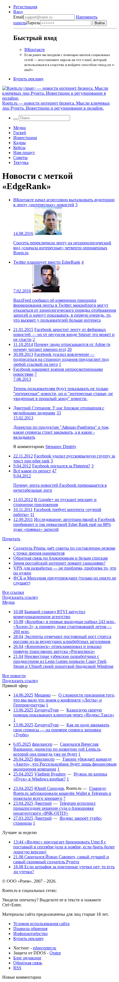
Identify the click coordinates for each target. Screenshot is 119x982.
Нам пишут (24, 152)
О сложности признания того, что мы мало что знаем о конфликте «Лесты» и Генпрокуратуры (64, 700)
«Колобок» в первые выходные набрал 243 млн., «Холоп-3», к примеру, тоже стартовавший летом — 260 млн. (64, 626)
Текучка (21, 162)
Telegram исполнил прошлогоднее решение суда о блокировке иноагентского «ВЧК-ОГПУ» (54, 808)
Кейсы (19, 147)
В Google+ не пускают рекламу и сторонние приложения (55, 502)
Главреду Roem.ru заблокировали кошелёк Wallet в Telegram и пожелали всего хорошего (62, 793)
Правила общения (30, 928)
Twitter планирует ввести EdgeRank (46, 262)
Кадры (19, 142)
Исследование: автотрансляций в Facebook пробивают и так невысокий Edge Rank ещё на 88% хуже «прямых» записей (64, 524)
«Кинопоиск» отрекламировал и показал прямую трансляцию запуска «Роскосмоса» (57, 649)
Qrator (55, 953)
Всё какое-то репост (32, 470)
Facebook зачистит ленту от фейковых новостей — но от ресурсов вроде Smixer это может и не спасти (64, 334)
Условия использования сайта (41, 923)
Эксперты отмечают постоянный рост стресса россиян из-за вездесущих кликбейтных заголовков (62, 639)
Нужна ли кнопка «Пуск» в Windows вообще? (60, 776)
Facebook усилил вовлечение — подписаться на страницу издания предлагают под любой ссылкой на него (61, 359)
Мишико (42, 695)
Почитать (11, 538)
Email (18, 17)
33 (58, 413)
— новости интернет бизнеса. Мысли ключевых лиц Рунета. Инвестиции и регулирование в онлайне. (56, 105)
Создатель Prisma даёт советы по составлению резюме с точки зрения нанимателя (64, 550)
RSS (17, 967)
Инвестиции (25, 137)
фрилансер (42, 744)
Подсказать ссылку (20, 597)
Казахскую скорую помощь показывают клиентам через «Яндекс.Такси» (63, 712)
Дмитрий (43, 803)
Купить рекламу (28, 78)
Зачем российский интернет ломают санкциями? (59, 563)
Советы (20, 157)
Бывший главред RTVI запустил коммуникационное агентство (49, 614)
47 (54, 470)
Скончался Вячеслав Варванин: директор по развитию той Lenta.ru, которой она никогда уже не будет (57, 749)
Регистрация (25, 6)
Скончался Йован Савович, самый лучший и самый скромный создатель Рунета (61, 859)
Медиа (19, 127)
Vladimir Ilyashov (50, 774)
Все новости (14, 675)
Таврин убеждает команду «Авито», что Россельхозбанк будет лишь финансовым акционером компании (65, 764)
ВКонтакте (34, 49)
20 (69, 349)
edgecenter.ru (44, 948)
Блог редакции (27, 957)
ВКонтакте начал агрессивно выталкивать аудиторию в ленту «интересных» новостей (64, 202)
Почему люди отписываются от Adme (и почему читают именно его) (61, 347)
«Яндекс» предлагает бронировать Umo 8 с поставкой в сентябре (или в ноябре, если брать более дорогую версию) (64, 847)
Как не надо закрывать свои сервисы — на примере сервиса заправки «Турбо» (61, 729)
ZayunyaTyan (46, 710)
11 (32, 514)
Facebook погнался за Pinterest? (61, 466)
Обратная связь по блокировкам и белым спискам (60, 558)
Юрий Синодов (49, 788)
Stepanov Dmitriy (60, 446)
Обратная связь (27, 962)
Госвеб (19, 132)
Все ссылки (13, 592)
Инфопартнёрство (30, 933)
